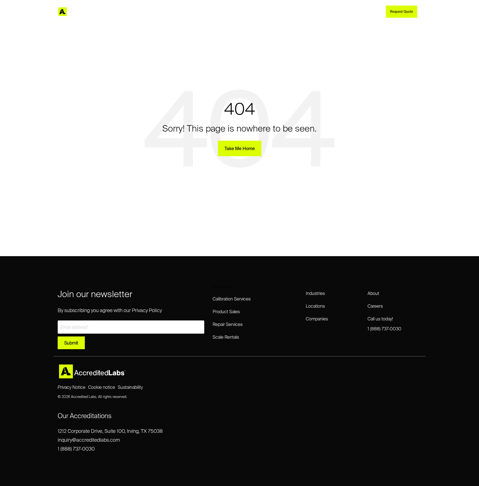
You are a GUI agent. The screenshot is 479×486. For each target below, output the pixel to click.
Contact (307, 11)
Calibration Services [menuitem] (232, 298)
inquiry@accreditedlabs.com (89, 440)
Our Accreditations (85, 416)
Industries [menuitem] (315, 293)
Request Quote (401, 11)
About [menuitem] (373, 293)
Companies (206, 11)
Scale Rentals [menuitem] (226, 337)
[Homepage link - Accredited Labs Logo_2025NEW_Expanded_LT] (92, 376)
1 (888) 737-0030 (76, 449)
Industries (173, 11)
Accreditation (239, 11)
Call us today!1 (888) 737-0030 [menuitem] (384, 323)
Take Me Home (240, 148)
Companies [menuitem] (317, 318)
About (284, 11)
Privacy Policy (147, 310)
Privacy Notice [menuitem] (71, 387)
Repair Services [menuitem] (228, 324)
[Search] (376, 12)
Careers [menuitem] (375, 306)
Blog (265, 11)
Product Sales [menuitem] (226, 311)
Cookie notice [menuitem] (101, 387)
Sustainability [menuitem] (130, 387)
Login (328, 11)
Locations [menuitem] (315, 306)
